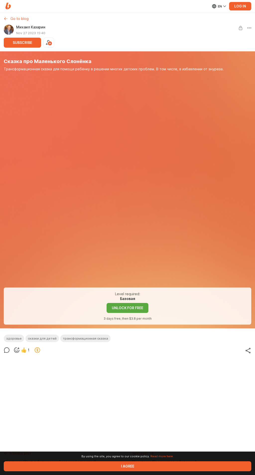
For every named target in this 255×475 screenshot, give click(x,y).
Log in (240, 6)
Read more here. (162, 456)
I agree (127, 466)
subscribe (22, 43)
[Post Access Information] (240, 27)
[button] (8, 6)
